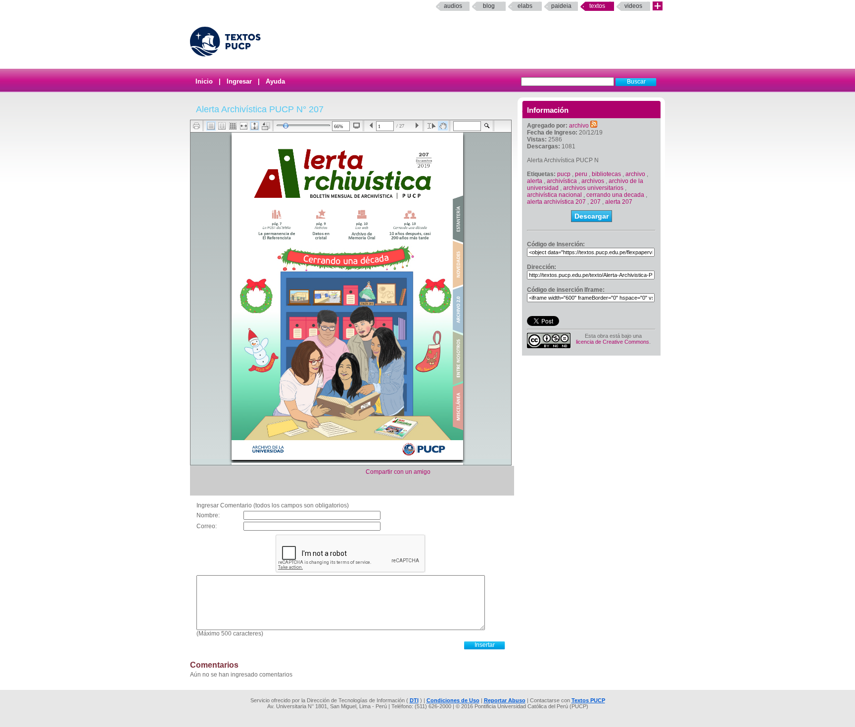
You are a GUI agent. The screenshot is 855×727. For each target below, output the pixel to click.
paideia (561, 5)
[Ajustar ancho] (243, 126)
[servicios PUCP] (658, 6)
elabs (525, 5)
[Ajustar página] (254, 126)
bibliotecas (606, 174)
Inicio (204, 81)
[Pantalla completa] (356, 125)
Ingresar (239, 81)
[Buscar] (487, 126)
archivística (562, 181)
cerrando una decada (615, 194)
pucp (563, 174)
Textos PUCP (588, 700)
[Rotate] (266, 126)
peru (581, 174)
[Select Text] (431, 126)
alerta (534, 181)
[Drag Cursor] (443, 126)
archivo (579, 125)
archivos (592, 181)
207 (595, 201)
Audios (453, 5)
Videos (633, 5)
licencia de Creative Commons (612, 342)
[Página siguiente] (417, 126)
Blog (489, 5)
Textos (597, 5)
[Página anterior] (371, 126)
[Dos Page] (222, 126)
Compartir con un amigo (398, 471)
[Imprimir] (196, 126)
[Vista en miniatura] (233, 126)
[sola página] (211, 126)
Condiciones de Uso (453, 700)
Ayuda (275, 81)
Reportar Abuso (504, 700)
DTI (414, 700)
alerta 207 (618, 201)
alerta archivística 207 (556, 201)
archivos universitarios (593, 187)
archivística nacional (554, 194)
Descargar (591, 216)
